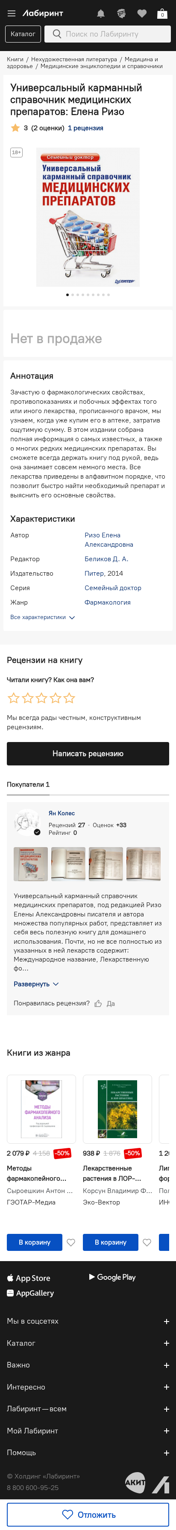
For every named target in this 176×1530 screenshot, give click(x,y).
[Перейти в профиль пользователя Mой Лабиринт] (121, 14)
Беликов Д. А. (107, 559)
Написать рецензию (88, 753)
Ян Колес (62, 813)
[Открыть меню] (11, 13)
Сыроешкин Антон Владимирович (41, 1191)
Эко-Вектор (101, 1202)
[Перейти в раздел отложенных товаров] (141, 14)
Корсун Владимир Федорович (117, 1191)
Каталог (23, 34)
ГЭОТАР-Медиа (31, 1202)
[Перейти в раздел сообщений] (100, 14)
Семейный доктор (113, 588)
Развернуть (32, 984)
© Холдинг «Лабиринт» (43, 1476)
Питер (94, 573)
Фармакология (108, 602)
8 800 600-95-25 (33, 1488)
